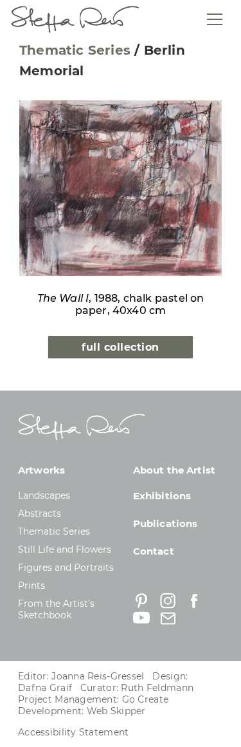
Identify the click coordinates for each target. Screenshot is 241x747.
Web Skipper (116, 711)
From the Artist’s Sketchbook (56, 609)
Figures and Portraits (66, 567)
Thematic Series (74, 50)
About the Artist (174, 470)
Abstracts (39, 513)
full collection (120, 347)
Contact (153, 551)
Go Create (145, 699)
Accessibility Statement (73, 732)
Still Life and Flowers (64, 549)
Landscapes (44, 495)
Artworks (41, 470)
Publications (165, 523)
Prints (31, 585)
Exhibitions (162, 496)
